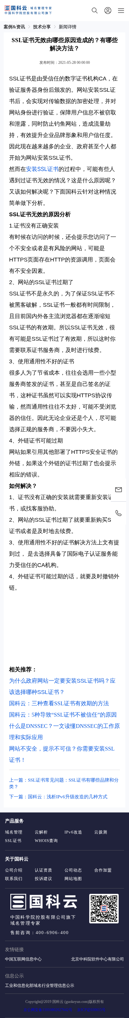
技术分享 (42, 27)
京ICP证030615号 (91, 1010)
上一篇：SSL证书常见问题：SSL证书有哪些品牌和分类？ (64, 783)
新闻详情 (67, 27)
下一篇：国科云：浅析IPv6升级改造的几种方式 (58, 796)
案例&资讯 (14, 27)
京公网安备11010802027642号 (47, 1010)
